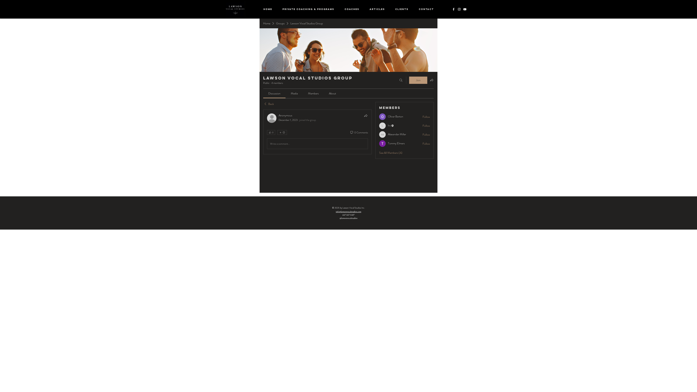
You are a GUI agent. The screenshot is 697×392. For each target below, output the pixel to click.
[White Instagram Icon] (459, 9)
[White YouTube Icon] (465, 9)
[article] (317, 132)
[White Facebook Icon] (453, 9)
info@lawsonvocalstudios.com (348, 211)
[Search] (401, 80)
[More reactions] (282, 132)
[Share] (366, 115)
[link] (274, 93)
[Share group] (431, 80)
